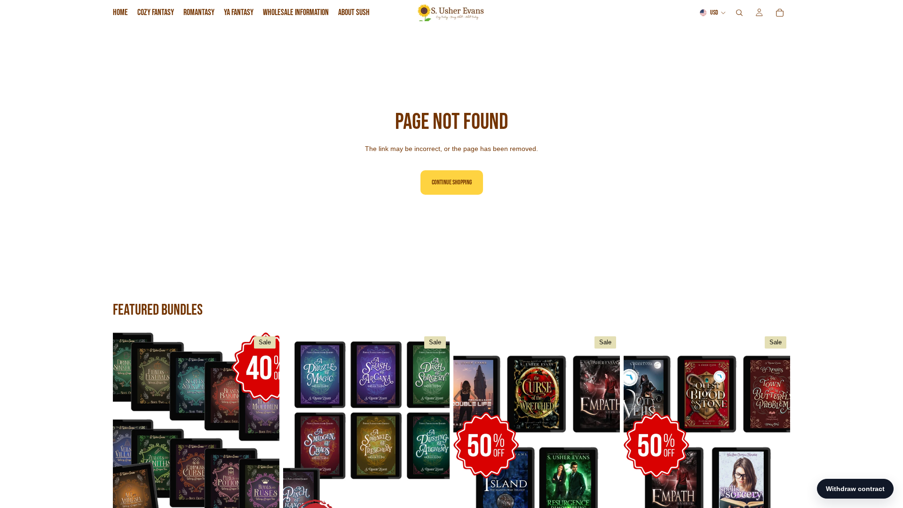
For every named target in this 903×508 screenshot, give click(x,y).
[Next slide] (265, 436)
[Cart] (779, 12)
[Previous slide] (127, 436)
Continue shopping (452, 182)
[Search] (739, 12)
